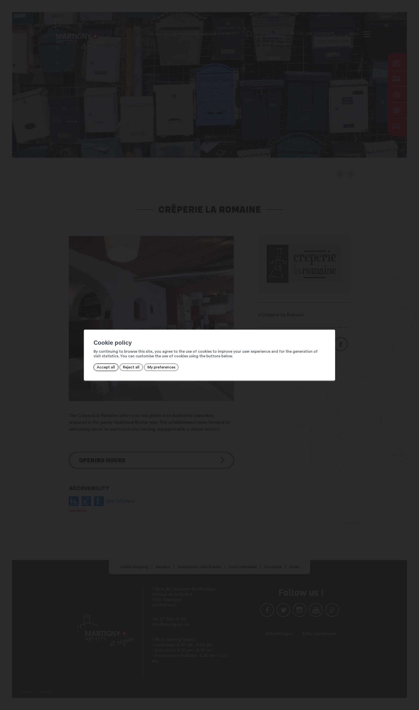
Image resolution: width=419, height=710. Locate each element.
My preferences (161, 367)
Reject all (131, 367)
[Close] (330, 324)
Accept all (106, 367)
